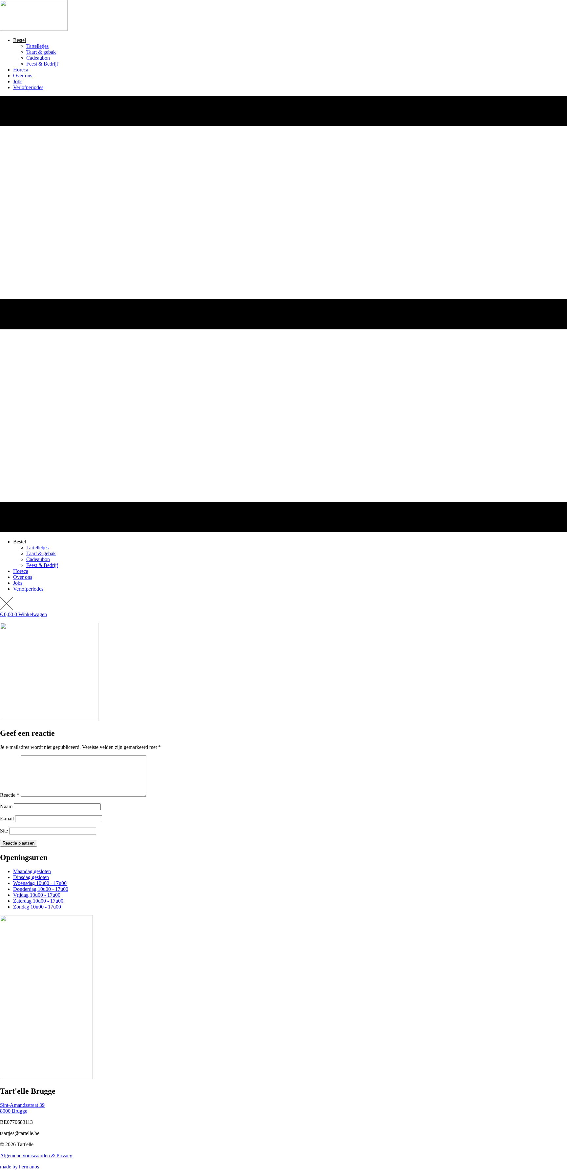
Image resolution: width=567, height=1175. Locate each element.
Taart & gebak (41, 52)
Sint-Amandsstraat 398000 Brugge (22, 1108)
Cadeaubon (38, 58)
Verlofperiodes (28, 87)
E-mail (7, 818)
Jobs (17, 81)
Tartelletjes (37, 46)
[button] (283, 315)
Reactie (9, 795)
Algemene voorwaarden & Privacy (36, 1155)
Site (4, 830)
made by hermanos (19, 1166)
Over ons (22, 75)
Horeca (20, 69)
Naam (6, 806)
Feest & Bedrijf (42, 64)
